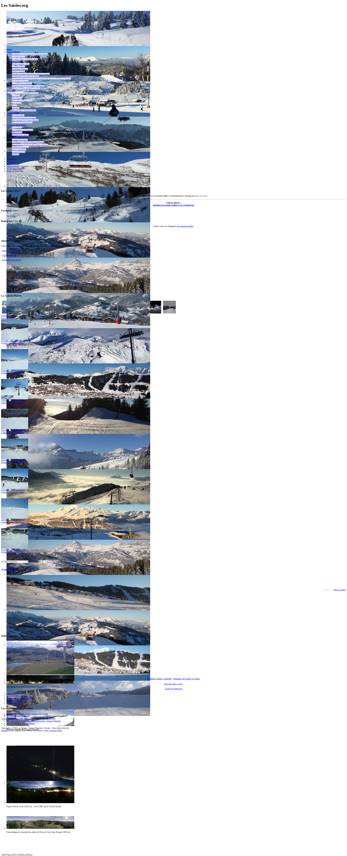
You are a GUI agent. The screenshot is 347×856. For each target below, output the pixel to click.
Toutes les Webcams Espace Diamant (25, 93)
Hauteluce (15, 108)
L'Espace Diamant (18, 72)
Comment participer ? (20, 140)
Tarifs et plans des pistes (21, 64)
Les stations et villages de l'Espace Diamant (28, 142)
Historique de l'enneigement (22, 123)
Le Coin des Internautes (18, 137)
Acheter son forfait (15, 703)
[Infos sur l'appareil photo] (12, 343)
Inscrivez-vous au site (11, 250)
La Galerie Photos (18, 57)
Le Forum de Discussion (17, 696)
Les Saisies (16, 96)
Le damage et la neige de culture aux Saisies (28, 86)
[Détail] (4, 341)
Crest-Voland (16, 98)
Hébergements (17, 133)
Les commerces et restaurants (22, 130)
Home (9, 49)
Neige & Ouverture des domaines (24, 118)
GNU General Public (53, 730)
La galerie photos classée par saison (25, 59)
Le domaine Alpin (18, 67)
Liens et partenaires (19, 150)
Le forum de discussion (20, 147)
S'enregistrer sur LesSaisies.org (20, 698)
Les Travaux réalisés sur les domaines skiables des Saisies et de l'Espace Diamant (41, 79)
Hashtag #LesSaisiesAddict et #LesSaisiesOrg (173, 205)
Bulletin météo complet (159, 678)
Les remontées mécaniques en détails (25, 76)
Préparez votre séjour (16, 125)
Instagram (15, 154)
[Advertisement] (50, 181)
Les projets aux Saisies (20, 81)
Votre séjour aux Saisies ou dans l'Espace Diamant (30, 145)
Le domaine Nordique (20, 69)
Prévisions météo (18, 115)
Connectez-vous (9, 255)
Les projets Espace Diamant (22, 84)
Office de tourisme (14, 701)
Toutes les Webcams (173, 689)
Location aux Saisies (15, 693)
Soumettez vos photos (11, 260)
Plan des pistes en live (173, 684)
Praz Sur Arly (16, 103)
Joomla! (4, 730)
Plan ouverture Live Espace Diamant (25, 120)
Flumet (14, 106)
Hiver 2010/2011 (8, 318)
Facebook (11, 216)
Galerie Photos (13, 52)
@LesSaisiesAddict (185, 226)
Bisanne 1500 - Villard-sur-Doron (24, 111)
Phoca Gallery (340, 590)
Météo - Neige (13, 113)
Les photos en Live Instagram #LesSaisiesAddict (29, 54)
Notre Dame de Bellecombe (22, 101)
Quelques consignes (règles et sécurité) (26, 89)
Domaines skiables (15, 61)
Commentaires (9, 569)
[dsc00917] (154, 313)
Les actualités (17, 128)
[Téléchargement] (17, 341)
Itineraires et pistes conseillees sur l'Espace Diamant (31, 74)
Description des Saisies (20, 135)
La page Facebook (18, 152)
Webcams (11, 91)
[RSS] (4, 315)
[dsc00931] (169, 313)
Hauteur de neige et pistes (186, 678)
